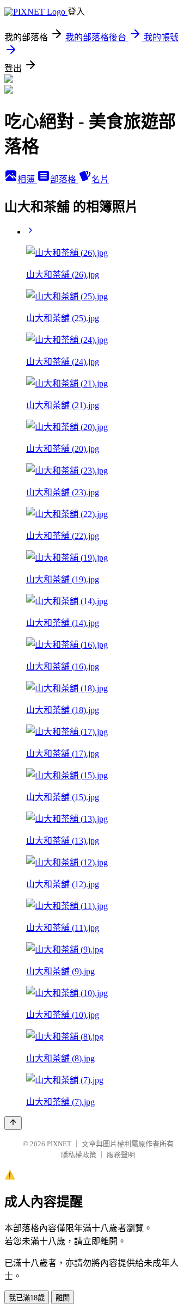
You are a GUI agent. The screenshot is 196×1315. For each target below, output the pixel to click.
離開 (63, 1298)
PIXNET (59, 1144)
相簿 (27, 179)
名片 (100, 179)
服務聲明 (121, 1155)
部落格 (64, 179)
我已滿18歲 (27, 1298)
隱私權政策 (78, 1155)
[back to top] (13, 1123)
